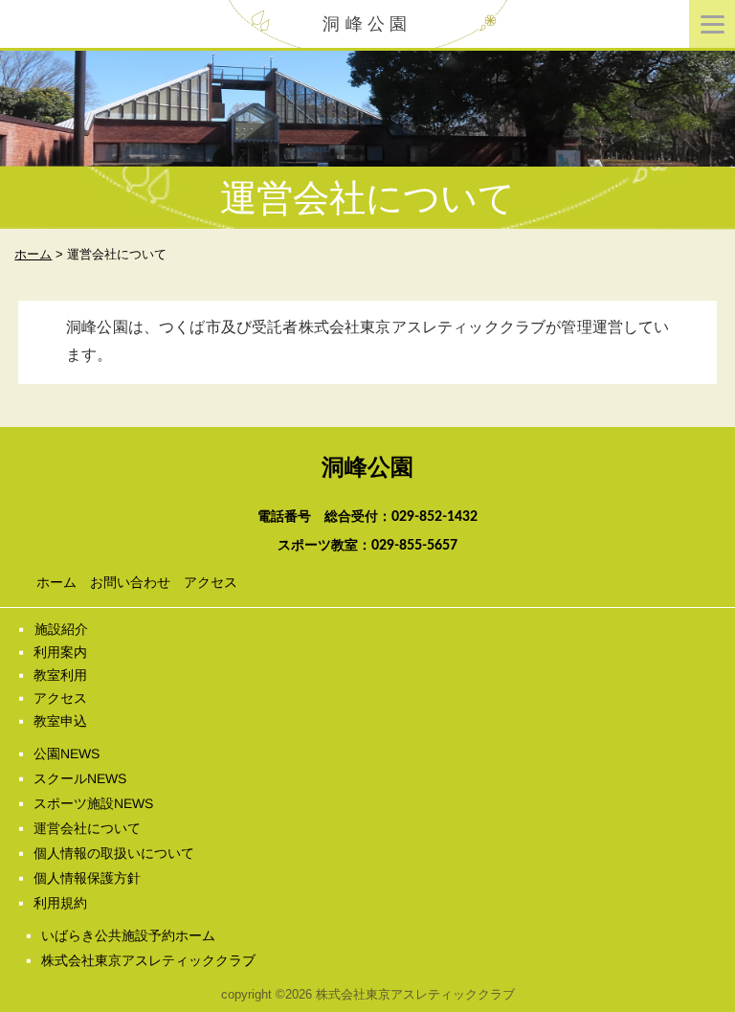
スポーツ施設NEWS (93, 803)
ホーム (56, 582)
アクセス (210, 582)
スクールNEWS (79, 778)
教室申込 (60, 721)
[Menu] (712, 24)
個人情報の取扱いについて (113, 853)
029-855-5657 (414, 545)
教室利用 (60, 675)
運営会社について (87, 828)
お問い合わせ (130, 582)
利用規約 (60, 903)
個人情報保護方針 (87, 878)
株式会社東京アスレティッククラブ (148, 960)
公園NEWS (66, 753)
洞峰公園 (367, 24)
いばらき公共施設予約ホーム (128, 935)
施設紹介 (60, 629)
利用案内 (60, 652)
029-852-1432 (434, 517)
